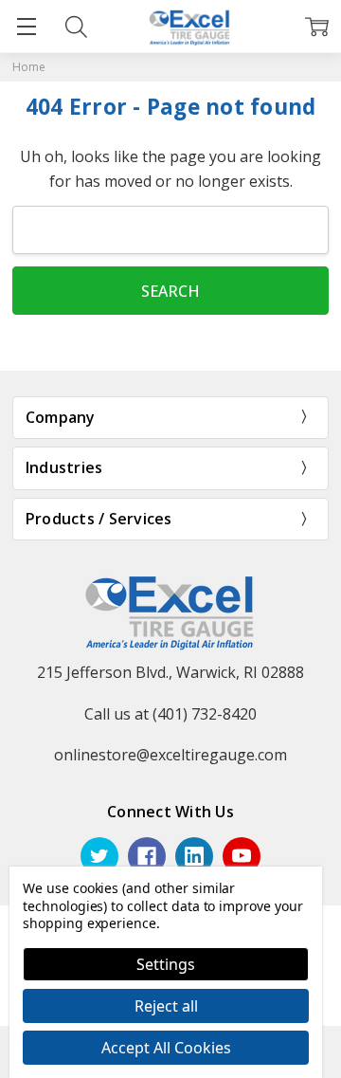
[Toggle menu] (26, 26)
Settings (165, 964)
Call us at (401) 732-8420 (170, 713)
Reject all (166, 1006)
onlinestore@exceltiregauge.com (170, 754)
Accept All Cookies (166, 1047)
